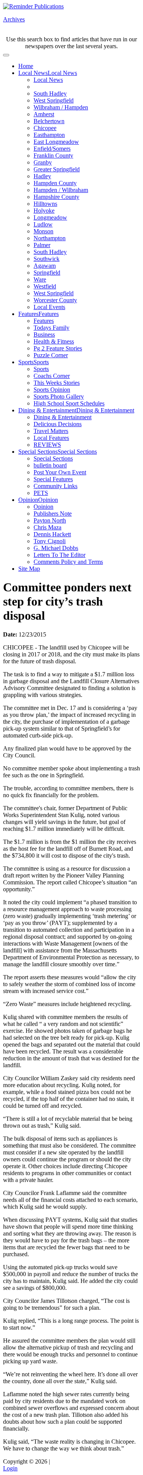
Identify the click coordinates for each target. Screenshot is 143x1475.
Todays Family (51, 327)
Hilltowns (45, 203)
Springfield (47, 272)
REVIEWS (47, 444)
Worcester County (55, 300)
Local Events (49, 307)
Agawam (45, 265)
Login (10, 1468)
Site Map (29, 568)
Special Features (53, 479)
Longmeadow (50, 217)
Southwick (46, 259)
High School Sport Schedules (69, 403)
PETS (41, 493)
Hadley (42, 176)
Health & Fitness (54, 341)
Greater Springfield (57, 169)
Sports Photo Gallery (59, 396)
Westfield (45, 286)
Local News (33, 73)
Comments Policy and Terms (68, 561)
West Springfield (54, 100)
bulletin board (50, 465)
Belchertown (49, 121)
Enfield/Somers (52, 148)
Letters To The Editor (59, 555)
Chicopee (45, 128)
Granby (43, 162)
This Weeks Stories (57, 382)
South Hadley (50, 93)
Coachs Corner (52, 376)
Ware (40, 279)
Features (28, 314)
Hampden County (55, 183)
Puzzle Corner (51, 355)
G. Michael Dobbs (56, 548)
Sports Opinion (52, 389)
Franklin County (53, 155)
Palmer (42, 245)
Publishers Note (53, 513)
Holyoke (44, 210)
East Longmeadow (56, 141)
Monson (43, 231)
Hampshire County (56, 197)
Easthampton (49, 135)
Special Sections (38, 451)
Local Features (51, 438)
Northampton (50, 238)
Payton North (50, 520)
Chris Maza (47, 527)
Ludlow (43, 224)
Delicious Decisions (58, 424)
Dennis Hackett (52, 534)
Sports (26, 362)
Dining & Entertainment (47, 410)
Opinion (28, 500)
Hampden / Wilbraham (61, 190)
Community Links (55, 486)
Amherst (44, 114)
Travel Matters (51, 431)
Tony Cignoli (50, 541)
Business (44, 334)
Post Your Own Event (60, 472)
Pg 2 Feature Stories (58, 348)
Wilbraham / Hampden (61, 107)
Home (25, 66)
